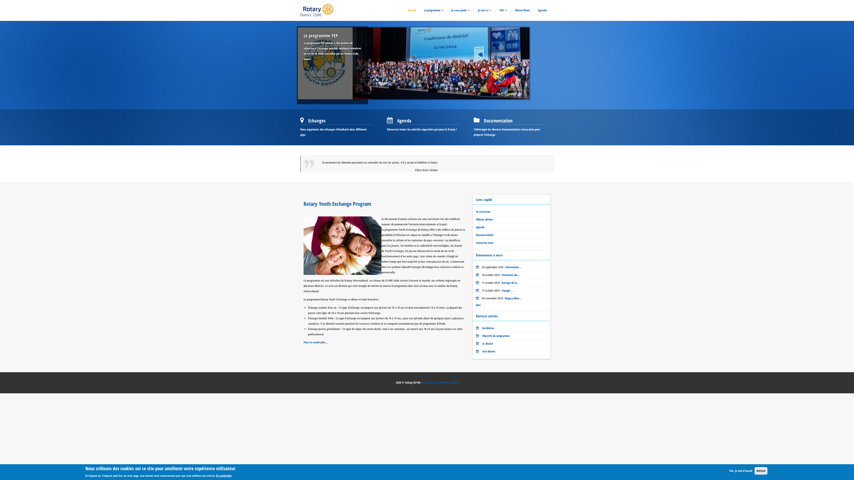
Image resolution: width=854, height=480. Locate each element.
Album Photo (522, 10)
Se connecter (483, 212)
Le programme (432, 10)
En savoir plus (224, 475)
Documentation (484, 235)
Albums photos (484, 219)
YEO (502, 10)
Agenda (542, 10)
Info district (488, 351)
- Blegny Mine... (501, 298)
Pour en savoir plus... (316, 342)
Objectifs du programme (495, 336)
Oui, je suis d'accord (740, 471)
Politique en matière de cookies (440, 382)
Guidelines (487, 328)
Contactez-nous (484, 243)
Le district (487, 344)
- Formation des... (500, 275)
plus (478, 305)
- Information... (501, 267)
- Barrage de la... (500, 283)
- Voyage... (497, 290)
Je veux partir (459, 10)
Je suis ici (483, 10)
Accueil (412, 10)
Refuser (761, 471)
